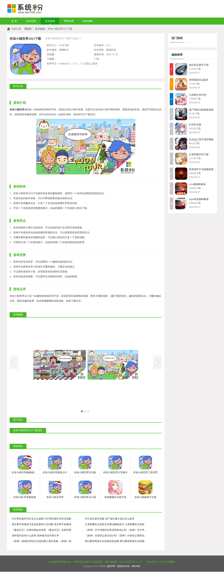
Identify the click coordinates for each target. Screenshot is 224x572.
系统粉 (27, 29)
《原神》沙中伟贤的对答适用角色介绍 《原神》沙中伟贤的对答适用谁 (120, 530)
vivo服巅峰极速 (197, 184)
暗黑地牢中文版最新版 (201, 169)
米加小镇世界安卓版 (85, 472)
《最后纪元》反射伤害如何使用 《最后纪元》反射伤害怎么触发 (46, 530)
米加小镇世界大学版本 (115, 472)
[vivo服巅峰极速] (181, 188)
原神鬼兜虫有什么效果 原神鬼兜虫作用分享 (35, 535)
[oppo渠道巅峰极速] (181, 203)
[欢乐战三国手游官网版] (181, 144)
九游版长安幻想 (197, 94)
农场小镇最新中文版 (145, 497)
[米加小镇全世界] (55, 487)
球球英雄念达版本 (199, 80)
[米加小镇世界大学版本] (115, 462)
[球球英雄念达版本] (181, 84)
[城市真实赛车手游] (181, 69)
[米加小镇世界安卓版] (85, 462)
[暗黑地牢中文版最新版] (181, 174)
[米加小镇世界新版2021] (55, 462)
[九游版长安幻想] (181, 99)
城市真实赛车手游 (199, 65)
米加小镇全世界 (55, 497)
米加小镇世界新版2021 (55, 472)
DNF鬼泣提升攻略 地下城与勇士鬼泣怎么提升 (110, 518)
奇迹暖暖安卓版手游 (115, 497)
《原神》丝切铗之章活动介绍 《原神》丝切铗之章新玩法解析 (118, 535)
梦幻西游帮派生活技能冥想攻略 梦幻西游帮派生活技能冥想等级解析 (120, 541)
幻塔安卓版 (195, 124)
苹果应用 (69, 21)
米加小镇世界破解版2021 (25, 472)
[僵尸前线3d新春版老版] (181, 114)
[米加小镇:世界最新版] (25, 487)
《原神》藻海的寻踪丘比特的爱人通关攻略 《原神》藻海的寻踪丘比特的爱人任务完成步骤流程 (47, 541)
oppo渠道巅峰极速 (199, 199)
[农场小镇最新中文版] (145, 487)
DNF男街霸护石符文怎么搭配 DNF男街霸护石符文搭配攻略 (44, 518)
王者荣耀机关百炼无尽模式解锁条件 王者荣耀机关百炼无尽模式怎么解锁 (120, 524)
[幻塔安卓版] (181, 129)
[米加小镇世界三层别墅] (145, 462)
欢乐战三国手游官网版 (201, 139)
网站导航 (136, 566)
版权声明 (111, 566)
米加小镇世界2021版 (85, 497)
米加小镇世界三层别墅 (145, 472)
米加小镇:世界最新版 (24, 497)
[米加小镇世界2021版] (85, 487)
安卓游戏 (50, 21)
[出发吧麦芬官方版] (181, 159)
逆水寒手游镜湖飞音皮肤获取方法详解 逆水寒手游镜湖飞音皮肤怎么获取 (47, 524)
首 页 (14, 21)
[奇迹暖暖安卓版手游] (115, 487)
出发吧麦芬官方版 (199, 154)
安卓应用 (31, 21)
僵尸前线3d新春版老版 (201, 109)
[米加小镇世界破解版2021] (25, 462)
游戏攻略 (88, 21)
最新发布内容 (123, 566)
